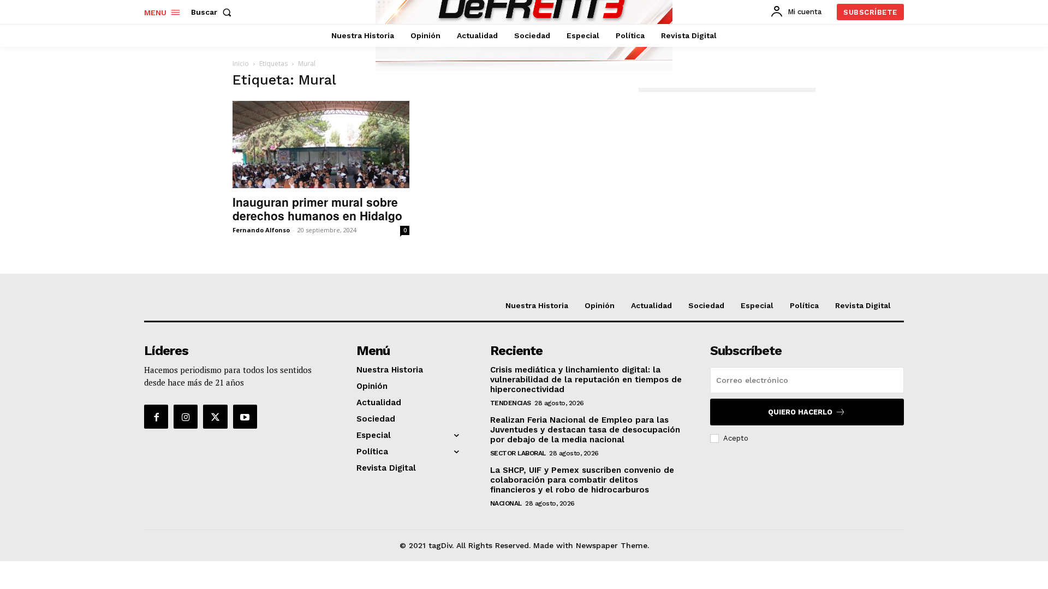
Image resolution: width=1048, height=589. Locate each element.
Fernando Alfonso (261, 230)
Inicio (241, 63)
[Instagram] (186, 417)
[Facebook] (156, 417)
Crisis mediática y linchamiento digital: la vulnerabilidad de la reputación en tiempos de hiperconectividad (586, 379)
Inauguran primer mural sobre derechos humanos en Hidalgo (317, 209)
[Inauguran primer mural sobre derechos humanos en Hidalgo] (321, 144)
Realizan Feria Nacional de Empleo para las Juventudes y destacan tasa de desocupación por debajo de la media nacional (585, 429)
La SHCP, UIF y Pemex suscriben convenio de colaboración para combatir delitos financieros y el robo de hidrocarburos (582, 480)
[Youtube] (245, 417)
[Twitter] (215, 417)
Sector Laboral (518, 453)
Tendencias (510, 403)
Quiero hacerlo (800, 412)
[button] (213, 12)
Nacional (506, 503)
